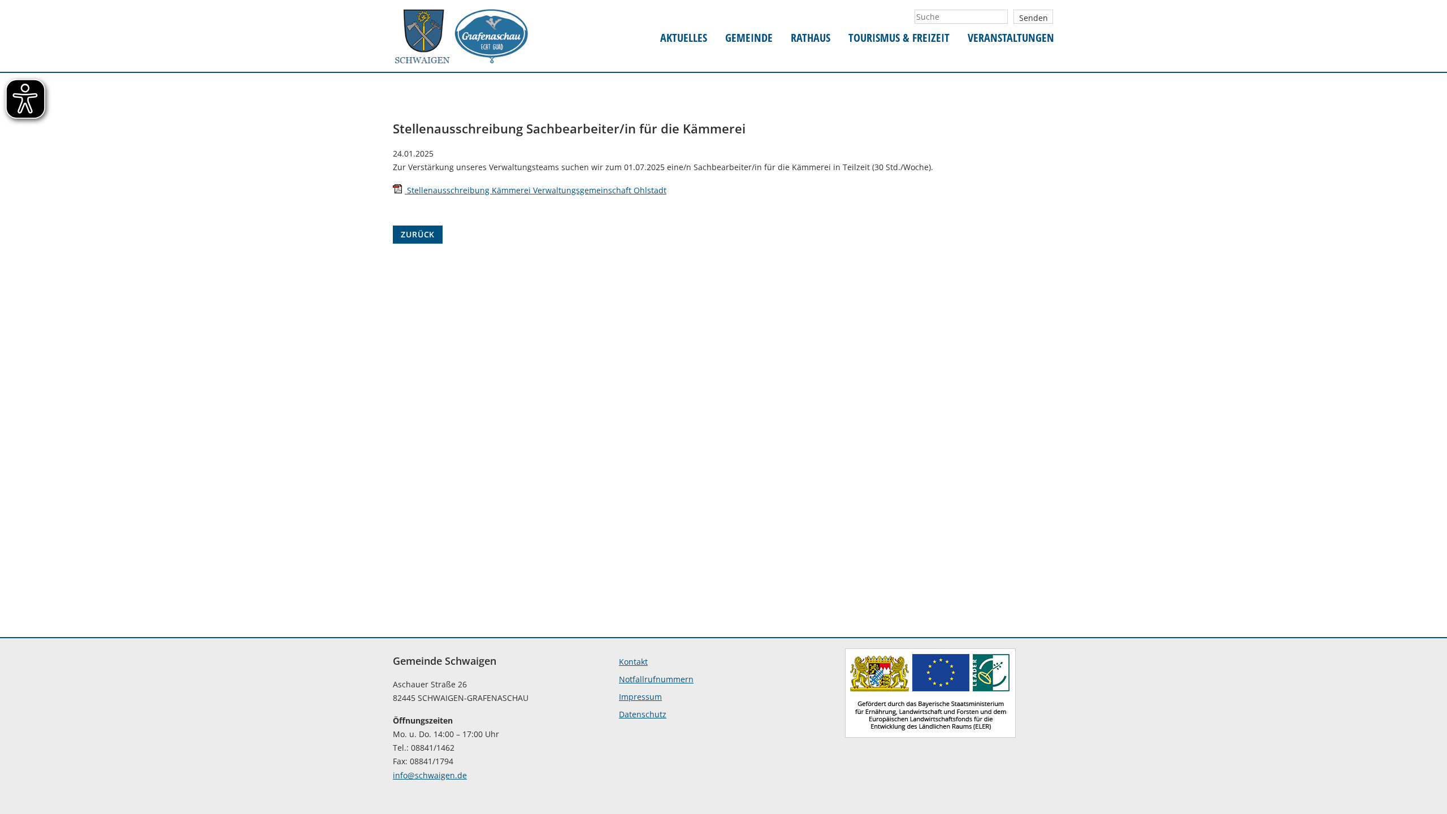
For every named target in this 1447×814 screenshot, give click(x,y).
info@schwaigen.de (430, 775)
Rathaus (810, 38)
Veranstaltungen (1011, 38)
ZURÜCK (418, 234)
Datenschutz (642, 714)
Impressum (640, 696)
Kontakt (633, 661)
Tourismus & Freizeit (899, 38)
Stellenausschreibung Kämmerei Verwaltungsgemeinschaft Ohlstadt (535, 190)
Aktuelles (683, 38)
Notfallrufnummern (656, 679)
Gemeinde (749, 38)
